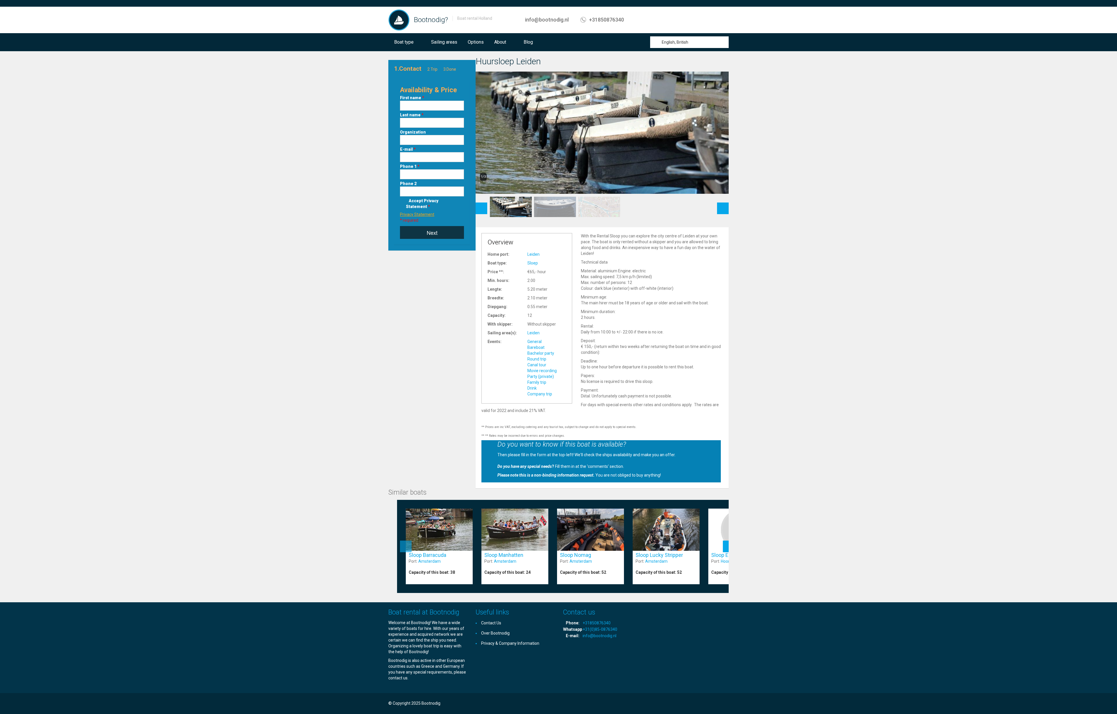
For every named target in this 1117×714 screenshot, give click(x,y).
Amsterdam (429, 561)
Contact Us (491, 623)
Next (432, 232)
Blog (528, 42)
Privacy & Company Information (510, 643)
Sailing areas (444, 42)
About (500, 42)
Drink (532, 388)
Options (476, 42)
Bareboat (536, 347)
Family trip (536, 382)
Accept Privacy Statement (422, 203)
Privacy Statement (417, 214)
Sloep (532, 263)
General (534, 341)
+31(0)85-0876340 (600, 629)
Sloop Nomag (575, 555)
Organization (413, 132)
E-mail (408, 149)
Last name (412, 115)
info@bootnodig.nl (547, 20)
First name (412, 97)
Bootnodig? (431, 20)
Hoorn (726, 561)
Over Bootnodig (495, 633)
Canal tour (536, 365)
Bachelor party (540, 353)
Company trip (539, 394)
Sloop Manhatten (503, 555)
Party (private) (540, 376)
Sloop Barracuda (427, 555)
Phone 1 (409, 166)
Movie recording (542, 370)
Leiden (533, 254)
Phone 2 (408, 183)
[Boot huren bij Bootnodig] (399, 19)
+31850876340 (606, 20)
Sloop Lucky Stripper (659, 555)
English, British (675, 42)
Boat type (404, 42)
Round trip (536, 359)
